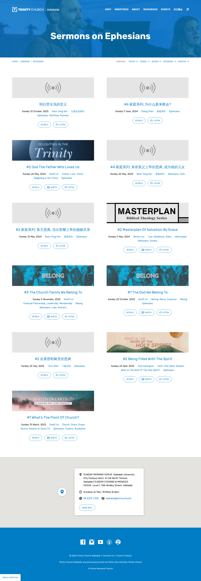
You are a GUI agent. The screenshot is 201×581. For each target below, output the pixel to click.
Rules (168, 236)
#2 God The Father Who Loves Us (53, 167)
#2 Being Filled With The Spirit (147, 359)
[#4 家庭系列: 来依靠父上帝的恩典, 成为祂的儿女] (148, 158)
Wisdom (180, 366)
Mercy (163, 299)
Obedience (159, 236)
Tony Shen (53, 366)
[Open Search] (187, 9)
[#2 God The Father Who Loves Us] (53, 158)
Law (150, 236)
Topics (132, 61)
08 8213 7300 (91, 498)
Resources (150, 9)
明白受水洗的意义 (53, 104)
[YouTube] (100, 542)
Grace (74, 424)
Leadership (52, 303)
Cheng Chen (147, 111)
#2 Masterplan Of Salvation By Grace (147, 230)
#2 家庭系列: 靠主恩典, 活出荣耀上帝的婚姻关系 (53, 230)
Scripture (172, 299)
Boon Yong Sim (60, 111)
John (182, 174)
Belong (79, 303)
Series (143, 61)
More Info (87, 508)
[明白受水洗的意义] (53, 95)
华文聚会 (178, 9)
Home (15, 61)
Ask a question (10, 577)
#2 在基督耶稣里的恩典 (53, 359)
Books (155, 61)
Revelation (80, 428)
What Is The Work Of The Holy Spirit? (140, 370)
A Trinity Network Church (100, 568)
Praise (81, 424)
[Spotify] (118, 542)
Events (165, 9)
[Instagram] (91, 542)
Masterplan (181, 236)
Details (44, 125)
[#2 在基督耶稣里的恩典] (53, 350)
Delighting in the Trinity (46, 178)
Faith (160, 366)
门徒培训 (66, 366)
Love (72, 174)
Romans (64, 115)
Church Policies (124, 555)
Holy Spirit (169, 366)
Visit (108, 9)
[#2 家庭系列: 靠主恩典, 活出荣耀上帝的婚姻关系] (53, 220)
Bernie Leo (138, 236)
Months (182, 61)
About (136, 9)
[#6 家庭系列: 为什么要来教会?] (148, 95)
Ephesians (38, 61)
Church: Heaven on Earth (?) (35, 428)
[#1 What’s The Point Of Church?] (53, 408)
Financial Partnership (34, 303)
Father (65, 174)
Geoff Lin (54, 174)
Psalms (69, 428)
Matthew (54, 115)
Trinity (80, 174)
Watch (53, 187)
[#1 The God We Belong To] (148, 283)
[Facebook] (82, 542)
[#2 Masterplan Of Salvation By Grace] (148, 220)
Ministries (121, 9)
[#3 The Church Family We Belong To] (53, 283)
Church (66, 424)
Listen (62, 125)
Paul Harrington (146, 366)
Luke (54, 307)
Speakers (168, 61)
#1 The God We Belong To (148, 292)
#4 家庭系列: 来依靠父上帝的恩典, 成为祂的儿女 (147, 167)
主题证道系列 (77, 111)
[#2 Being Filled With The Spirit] (148, 350)
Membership (65, 303)
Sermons (25, 61)
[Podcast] (109, 542)
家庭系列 (161, 111)
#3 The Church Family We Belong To (53, 292)
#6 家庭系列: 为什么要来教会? (147, 104)
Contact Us (108, 555)
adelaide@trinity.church (118, 498)
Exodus (153, 240)
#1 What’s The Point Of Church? (53, 417)
